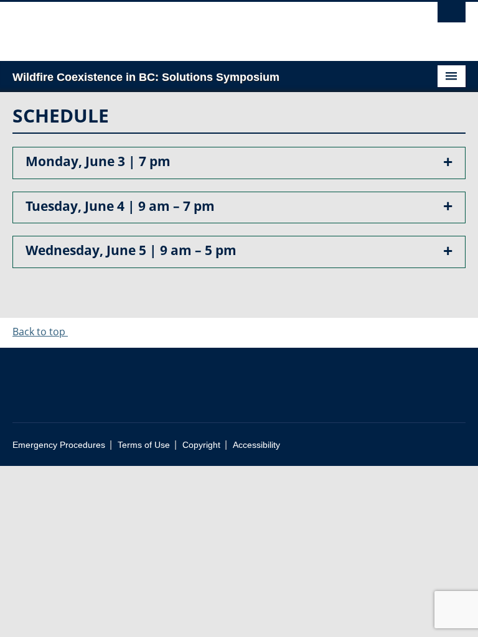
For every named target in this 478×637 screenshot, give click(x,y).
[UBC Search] (452, 15)
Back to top (40, 331)
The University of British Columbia (205, 25)
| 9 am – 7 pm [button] (120, 205)
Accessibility (256, 445)
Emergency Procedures (58, 445)
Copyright (201, 445)
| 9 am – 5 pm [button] (131, 249)
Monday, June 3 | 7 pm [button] (98, 160)
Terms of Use (144, 445)
